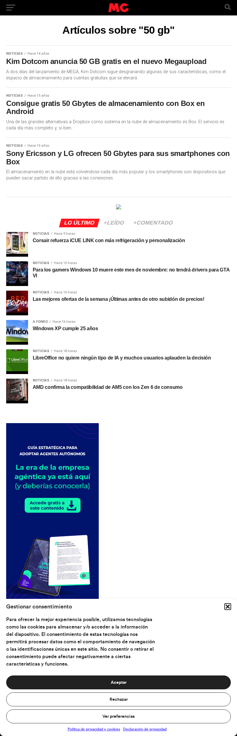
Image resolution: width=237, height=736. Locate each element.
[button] (228, 607)
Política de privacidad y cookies (94, 729)
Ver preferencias (118, 716)
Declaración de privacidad (145, 729)
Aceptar (119, 682)
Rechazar (119, 699)
